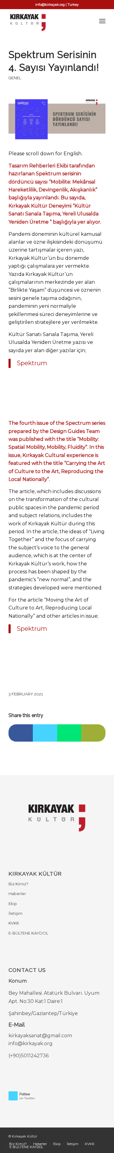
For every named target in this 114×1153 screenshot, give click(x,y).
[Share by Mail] (93, 733)
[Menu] (102, 21)
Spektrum (32, 363)
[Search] (89, 21)
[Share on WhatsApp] (69, 733)
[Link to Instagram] (100, 1135)
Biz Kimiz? (18, 883)
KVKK (14, 923)
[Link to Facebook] (73, 1135)
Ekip (13, 903)
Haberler (17, 893)
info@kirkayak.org (31, 1043)
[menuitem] (89, 21)
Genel (15, 78)
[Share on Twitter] (45, 733)
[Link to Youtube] (91, 1135)
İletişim (15, 913)
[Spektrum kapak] (57, 119)
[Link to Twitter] (82, 1135)
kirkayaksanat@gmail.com (40, 1035)
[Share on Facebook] (21, 733)
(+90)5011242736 (29, 1056)
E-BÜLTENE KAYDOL (28, 933)
